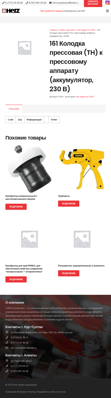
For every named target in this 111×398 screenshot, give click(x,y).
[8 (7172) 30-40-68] (8, 343)
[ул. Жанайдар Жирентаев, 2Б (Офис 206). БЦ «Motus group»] (8, 332)
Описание (14, 108)
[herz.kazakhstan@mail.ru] (8, 348)
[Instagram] (107, 3)
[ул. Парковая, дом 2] (8, 361)
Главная (53, 30)
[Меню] (107, 10)
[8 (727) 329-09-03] (8, 366)
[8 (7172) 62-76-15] (8, 337)
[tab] (13, 109)
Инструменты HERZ (86, 30)
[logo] (11, 11)
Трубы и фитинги (67, 30)
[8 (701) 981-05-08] (8, 371)
